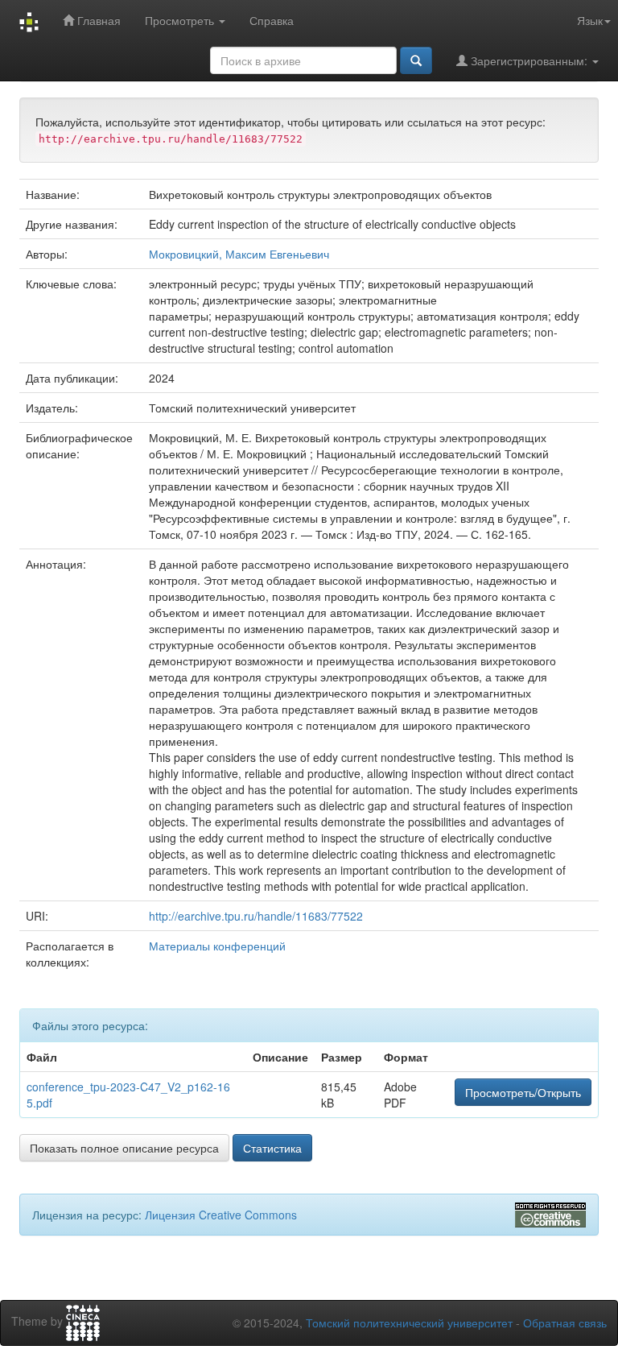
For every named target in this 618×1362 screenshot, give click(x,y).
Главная (97, 20)
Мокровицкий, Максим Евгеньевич (239, 254)
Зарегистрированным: (529, 60)
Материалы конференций (217, 946)
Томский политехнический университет (409, 1322)
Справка (271, 20)
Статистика (272, 1148)
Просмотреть (181, 20)
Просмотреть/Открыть (523, 1092)
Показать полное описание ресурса (124, 1148)
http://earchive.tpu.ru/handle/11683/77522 (256, 916)
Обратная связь (565, 1322)
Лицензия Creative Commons (221, 1215)
